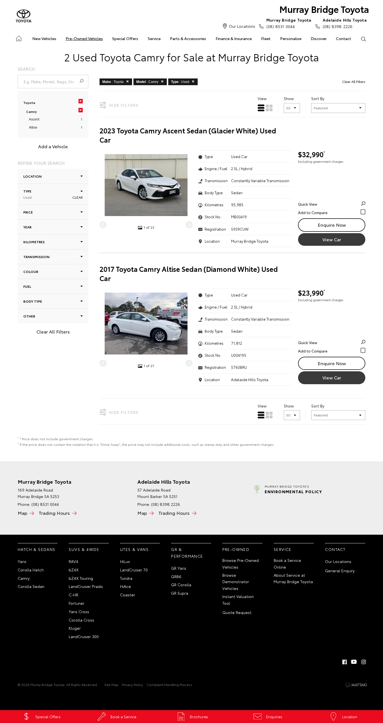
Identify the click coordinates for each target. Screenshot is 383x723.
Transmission (36, 256)
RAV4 (73, 561)
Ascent (34, 119)
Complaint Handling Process (169, 684)
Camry (24, 578)
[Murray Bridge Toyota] (23, 16)
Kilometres (34, 241)
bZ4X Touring (81, 578)
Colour (30, 271)
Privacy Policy (132, 684)
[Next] (189, 224)
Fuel (27, 286)
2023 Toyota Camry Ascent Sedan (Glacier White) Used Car (188, 135)
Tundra (126, 578)
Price (28, 212)
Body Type (32, 301)
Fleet (266, 38)
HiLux (125, 561)
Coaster (127, 594)
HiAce (125, 586)
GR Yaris (178, 568)
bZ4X (74, 570)
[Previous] (103, 224)
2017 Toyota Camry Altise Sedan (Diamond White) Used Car (189, 273)
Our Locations (242, 26)
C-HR (73, 594)
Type (27, 194)
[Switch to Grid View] (269, 108)
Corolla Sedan (31, 586)
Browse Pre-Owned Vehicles (240, 563)
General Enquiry (340, 570)
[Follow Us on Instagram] (364, 662)
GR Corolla (181, 584)
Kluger (75, 628)
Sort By (317, 98)
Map (22, 512)
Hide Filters (124, 105)
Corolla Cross (81, 620)
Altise (33, 127)
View (262, 98)
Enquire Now (332, 224)
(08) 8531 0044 (289, 23)
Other (29, 316)
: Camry (147, 82)
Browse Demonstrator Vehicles (235, 581)
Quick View (307, 204)
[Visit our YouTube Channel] (354, 662)
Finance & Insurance (234, 38)
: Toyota (113, 82)
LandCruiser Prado (86, 586)
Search (363, 38)
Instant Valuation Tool (238, 600)
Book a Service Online (287, 563)
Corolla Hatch (31, 570)
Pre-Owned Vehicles (84, 38)
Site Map (111, 684)
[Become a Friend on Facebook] (345, 662)
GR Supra (179, 593)
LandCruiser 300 (84, 636)
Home (18, 37)
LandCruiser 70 (134, 570)
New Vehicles (44, 38)
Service (154, 38)
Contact (343, 38)
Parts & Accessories (188, 38)
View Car (331, 239)
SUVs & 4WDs (84, 549)
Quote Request (237, 612)
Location (32, 176)
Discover (319, 38)
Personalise (290, 38)
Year (27, 226)
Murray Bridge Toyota (324, 9)
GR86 (176, 576)
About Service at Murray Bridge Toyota (293, 578)
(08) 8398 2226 (345, 23)
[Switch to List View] (261, 108)
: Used (180, 82)
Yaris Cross (79, 611)
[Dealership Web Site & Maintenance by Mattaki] (356, 685)
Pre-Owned (236, 549)
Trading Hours (54, 512)
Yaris (22, 561)
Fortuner (76, 603)
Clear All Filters (53, 331)
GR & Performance (187, 552)
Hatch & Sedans (37, 549)
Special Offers (125, 38)
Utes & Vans (134, 549)
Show (289, 98)
